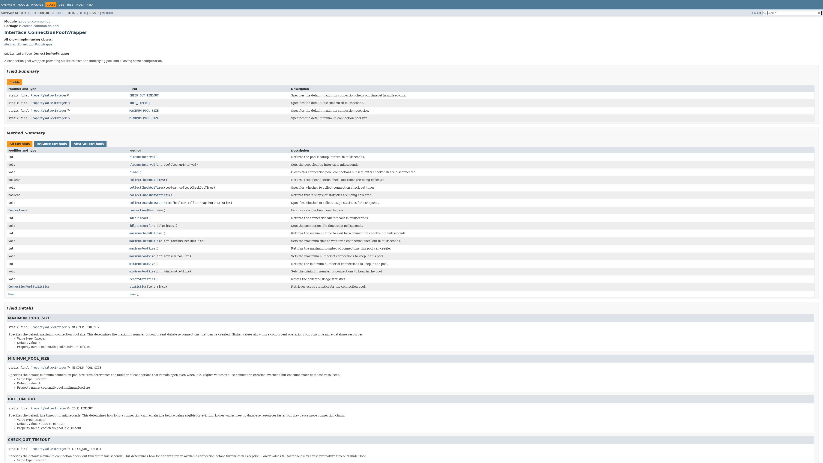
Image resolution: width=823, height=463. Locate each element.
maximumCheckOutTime (145, 233)
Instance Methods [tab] (52, 144)
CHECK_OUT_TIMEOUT (144, 95)
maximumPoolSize (142, 248)
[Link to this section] (42, 71)
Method (57, 13)
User (151, 210)
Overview (8, 4)
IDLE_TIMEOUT (139, 103)
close (133, 172)
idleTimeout (138, 218)
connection (138, 210)
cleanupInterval (142, 157)
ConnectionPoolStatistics (29, 286)
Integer (61, 95)
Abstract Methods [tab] (89, 144)
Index (80, 4)
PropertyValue (42, 95)
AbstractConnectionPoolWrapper (29, 44)
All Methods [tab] (19, 144)
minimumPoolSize (142, 264)
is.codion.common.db (34, 21)
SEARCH (756, 13)
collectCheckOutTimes (146, 180)
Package (37, 4)
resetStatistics (142, 279)
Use (61, 4)
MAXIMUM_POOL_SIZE (144, 110)
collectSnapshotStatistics (150, 195)
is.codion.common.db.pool (39, 26)
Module (23, 4)
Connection (17, 210)
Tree (70, 4)
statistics (138, 286)
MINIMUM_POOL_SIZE (144, 118)
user (132, 294)
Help (90, 4)
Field (32, 13)
